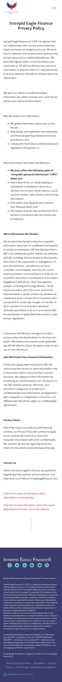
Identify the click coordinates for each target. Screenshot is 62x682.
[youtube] (39, 565)
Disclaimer (39, 663)
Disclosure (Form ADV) (18, 663)
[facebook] (9, 565)
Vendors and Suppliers (43, 667)
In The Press (22, 667)
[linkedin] (24, 565)
